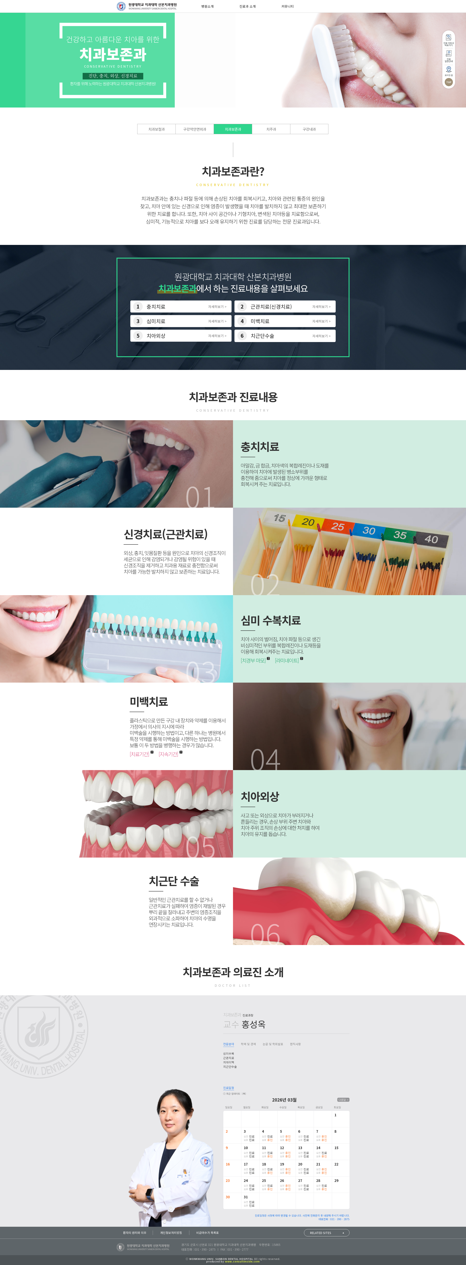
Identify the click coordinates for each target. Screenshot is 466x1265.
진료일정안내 (449, 60)
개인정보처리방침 (171, 1232)
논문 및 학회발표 (273, 1044)
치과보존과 (233, 129)
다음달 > (343, 1100)
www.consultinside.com (242, 1261)
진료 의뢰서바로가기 (448, 44)
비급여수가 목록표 (207, 1232)
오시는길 (449, 75)
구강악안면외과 (194, 129)
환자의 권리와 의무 (134, 1232)
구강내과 (309, 129)
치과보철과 (156, 129)
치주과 (271, 129)
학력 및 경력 (248, 1044)
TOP (448, 82)
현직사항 (295, 1044)
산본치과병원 (146, 6)
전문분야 (228, 1044)
